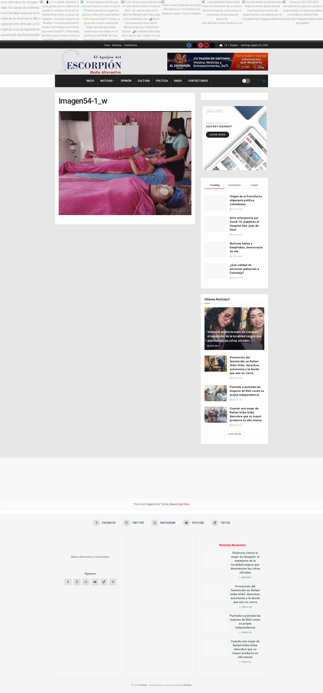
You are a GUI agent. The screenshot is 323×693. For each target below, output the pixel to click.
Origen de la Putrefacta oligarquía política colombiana (246, 200)
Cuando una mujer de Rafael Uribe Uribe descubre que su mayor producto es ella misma (245, 649)
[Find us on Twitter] (194, 45)
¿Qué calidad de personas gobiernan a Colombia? (244, 269)
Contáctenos (130, 45)
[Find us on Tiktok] (103, 620)
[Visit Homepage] (89, 61)
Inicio (107, 45)
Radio (178, 80)
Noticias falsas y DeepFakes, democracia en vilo (246, 247)
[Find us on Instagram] (200, 45)
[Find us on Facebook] (189, 45)
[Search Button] (264, 81)
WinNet (143, 685)
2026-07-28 (236, 378)
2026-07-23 (236, 400)
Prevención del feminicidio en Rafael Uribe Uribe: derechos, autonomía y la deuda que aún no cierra (245, 365)
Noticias (106, 80)
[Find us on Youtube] (206, 45)
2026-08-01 (214, 346)
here (186, 504)
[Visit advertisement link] (217, 62)
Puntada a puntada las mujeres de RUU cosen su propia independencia (247, 391)
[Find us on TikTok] (212, 45)
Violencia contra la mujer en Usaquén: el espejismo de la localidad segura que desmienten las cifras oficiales (234, 336)
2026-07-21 (236, 425)
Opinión (126, 80)
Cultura (144, 80)
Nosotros (117, 45)
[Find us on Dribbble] (112, 620)
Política (162, 80)
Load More (234, 434)
